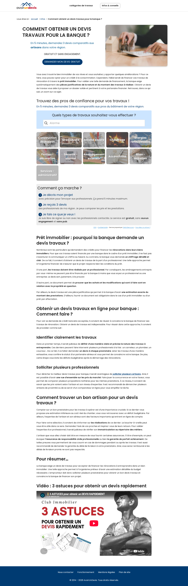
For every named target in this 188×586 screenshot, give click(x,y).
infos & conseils (110, 5)
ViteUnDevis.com (128, 227)
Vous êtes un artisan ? (142, 227)
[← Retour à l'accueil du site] (26, 5)
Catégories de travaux (81, 5)
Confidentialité (103, 227)
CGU (94, 227)
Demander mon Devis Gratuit (62, 61)
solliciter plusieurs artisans (126, 374)
